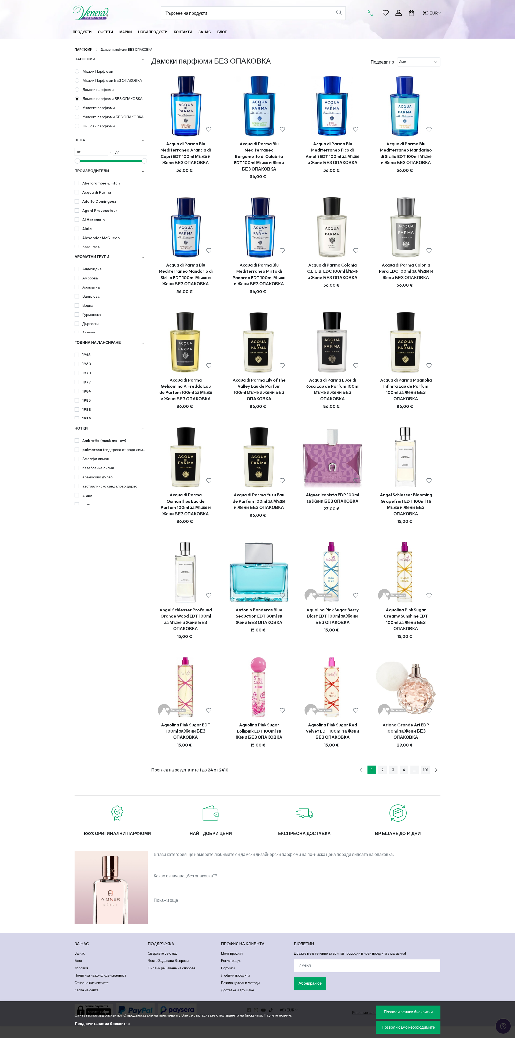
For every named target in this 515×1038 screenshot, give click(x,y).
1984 (86, 391)
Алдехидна (92, 269)
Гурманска (91, 314)
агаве (87, 495)
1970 (86, 373)
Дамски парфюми (98, 89)
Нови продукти (152, 32)
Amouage (91, 247)
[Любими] (385, 13)
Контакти (183, 32)
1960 (86, 363)
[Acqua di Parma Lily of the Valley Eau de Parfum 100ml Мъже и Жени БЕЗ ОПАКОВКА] (259, 342)
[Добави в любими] (209, 129)
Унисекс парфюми (99, 107)
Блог (222, 32)
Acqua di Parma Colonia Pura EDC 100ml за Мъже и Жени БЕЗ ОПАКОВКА (406, 271)
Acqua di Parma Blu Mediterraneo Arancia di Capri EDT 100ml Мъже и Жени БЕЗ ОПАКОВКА (185, 153)
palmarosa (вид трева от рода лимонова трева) (114, 449)
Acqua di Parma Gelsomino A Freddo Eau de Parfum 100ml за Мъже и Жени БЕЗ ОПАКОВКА (185, 389)
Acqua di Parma (96, 192)
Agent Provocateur (99, 210)
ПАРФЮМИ (84, 49)
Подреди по (382, 62)
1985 (86, 400)
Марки (125, 32)
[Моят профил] (398, 13)
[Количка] (411, 13)
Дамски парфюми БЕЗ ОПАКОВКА (112, 98)
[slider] (77, 161)
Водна (87, 305)
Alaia (87, 228)
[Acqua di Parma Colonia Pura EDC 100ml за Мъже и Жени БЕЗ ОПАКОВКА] (406, 227)
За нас (204, 32)
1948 (86, 354)
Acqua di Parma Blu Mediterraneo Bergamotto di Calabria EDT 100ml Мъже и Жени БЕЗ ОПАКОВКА (259, 156)
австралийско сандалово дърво (109, 486)
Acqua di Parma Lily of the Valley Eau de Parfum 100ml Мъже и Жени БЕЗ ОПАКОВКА (259, 389)
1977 (86, 382)
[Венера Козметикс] (106, 12)
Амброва (90, 278)
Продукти (82, 32)
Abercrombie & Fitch (101, 183)
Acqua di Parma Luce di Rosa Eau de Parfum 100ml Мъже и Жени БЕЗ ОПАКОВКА (332, 389)
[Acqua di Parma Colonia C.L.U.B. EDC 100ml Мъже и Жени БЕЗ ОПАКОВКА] (332, 227)
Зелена (88, 332)
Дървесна (91, 323)
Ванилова (91, 296)
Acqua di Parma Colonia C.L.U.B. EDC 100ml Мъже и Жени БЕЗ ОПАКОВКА (332, 271)
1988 (86, 409)
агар (86, 504)
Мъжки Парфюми (98, 71)
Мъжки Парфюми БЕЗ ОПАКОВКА (112, 80)
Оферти (105, 32)
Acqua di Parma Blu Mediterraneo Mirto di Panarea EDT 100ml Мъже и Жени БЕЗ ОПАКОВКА (259, 274)
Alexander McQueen (101, 237)
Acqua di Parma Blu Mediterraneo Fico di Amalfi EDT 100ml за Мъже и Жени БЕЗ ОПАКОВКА (332, 153)
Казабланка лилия (98, 468)
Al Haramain (93, 219)
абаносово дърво (97, 477)
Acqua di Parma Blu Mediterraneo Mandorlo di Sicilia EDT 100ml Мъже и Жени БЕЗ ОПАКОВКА (186, 274)
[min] (91, 152)
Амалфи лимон (95, 458)
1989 (86, 418)
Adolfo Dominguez (99, 201)
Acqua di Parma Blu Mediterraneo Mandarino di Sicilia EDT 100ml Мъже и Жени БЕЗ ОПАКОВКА (406, 153)
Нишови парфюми (99, 126)
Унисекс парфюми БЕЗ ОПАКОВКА (113, 116)
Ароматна (91, 287)
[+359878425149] (372, 13)
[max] (130, 152)
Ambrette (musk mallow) (104, 440)
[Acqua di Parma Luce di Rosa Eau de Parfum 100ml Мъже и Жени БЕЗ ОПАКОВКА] (332, 342)
